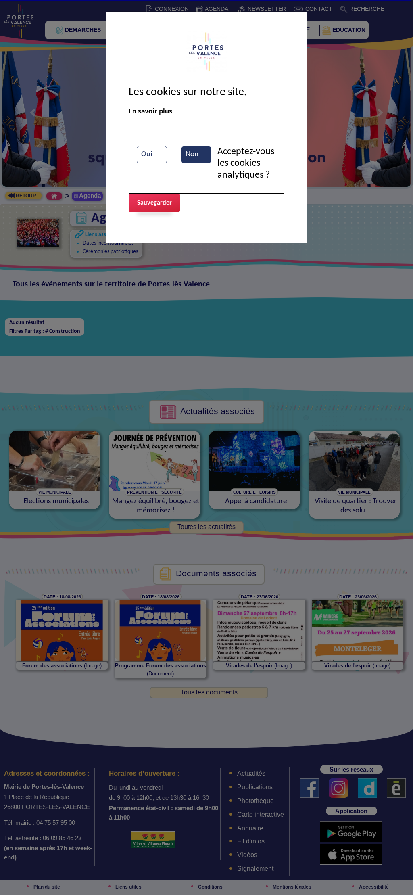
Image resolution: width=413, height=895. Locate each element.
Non (192, 154)
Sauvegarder (154, 203)
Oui (146, 154)
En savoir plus (150, 111)
